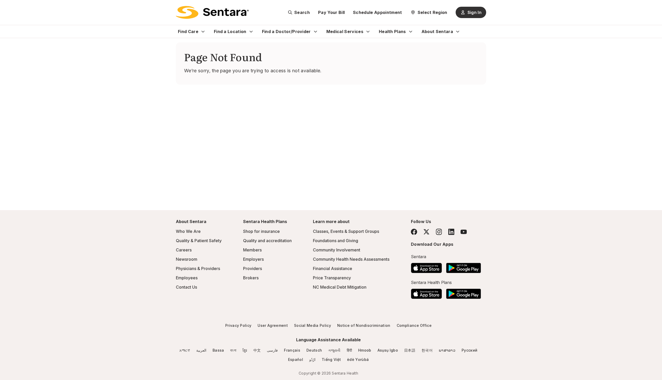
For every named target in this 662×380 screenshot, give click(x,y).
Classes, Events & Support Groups (346, 231)
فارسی (272, 350)
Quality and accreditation (267, 240)
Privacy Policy (238, 325)
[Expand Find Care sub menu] (203, 31)
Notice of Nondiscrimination (363, 325)
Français (292, 350)
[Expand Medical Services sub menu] (368, 31)
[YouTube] (464, 231)
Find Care (188, 31)
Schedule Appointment (377, 12)
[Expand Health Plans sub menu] (410, 31)
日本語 (409, 350)
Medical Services (344, 31)
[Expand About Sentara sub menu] (457, 31)
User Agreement (273, 325)
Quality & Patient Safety (199, 240)
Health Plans (392, 31)
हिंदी (349, 350)
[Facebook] (414, 232)
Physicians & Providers (198, 268)
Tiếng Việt (331, 359)
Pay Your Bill (331, 12)
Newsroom (186, 259)
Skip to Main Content (7, 7)
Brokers (251, 277)
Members (252, 249)
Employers (253, 259)
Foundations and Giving (335, 240)
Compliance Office (414, 325)
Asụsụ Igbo (388, 350)
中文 (257, 350)
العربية (201, 350)
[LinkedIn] (451, 232)
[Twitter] (426, 232)
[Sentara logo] (212, 12)
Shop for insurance (261, 231)
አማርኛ (184, 350)
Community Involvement (336, 249)
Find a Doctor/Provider (286, 31)
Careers (184, 249)
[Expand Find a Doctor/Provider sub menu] (315, 31)
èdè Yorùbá (358, 359)
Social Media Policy (312, 325)
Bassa (218, 350)
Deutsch (314, 350)
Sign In (475, 12)
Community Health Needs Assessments (351, 259)
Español (295, 359)
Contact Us (186, 287)
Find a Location (230, 31)
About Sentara (437, 31)
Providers (252, 268)
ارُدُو (312, 359)
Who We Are (188, 231)
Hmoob (364, 350)
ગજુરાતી (334, 350)
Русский (469, 350)
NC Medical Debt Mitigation (339, 287)
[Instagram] (439, 232)
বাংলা (233, 350)
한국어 (427, 350)
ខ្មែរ (245, 350)
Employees (187, 277)
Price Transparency (332, 277)
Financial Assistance (332, 268)
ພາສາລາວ (447, 350)
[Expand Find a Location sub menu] (251, 31)
